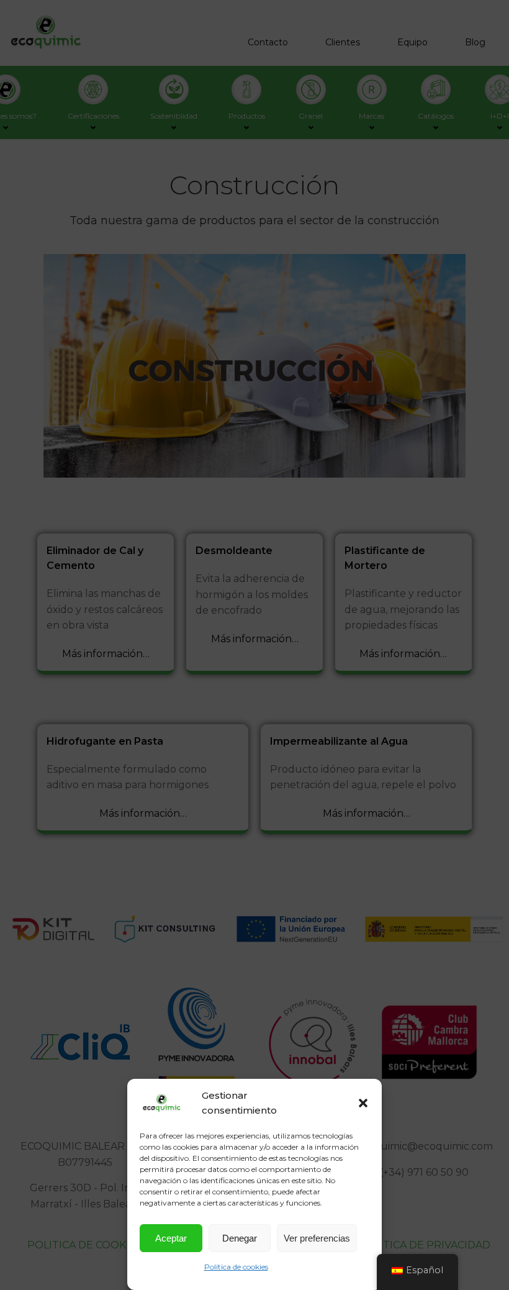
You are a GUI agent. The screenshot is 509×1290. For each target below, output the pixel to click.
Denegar (239, 1238)
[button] (363, 1103)
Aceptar (171, 1238)
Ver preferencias (317, 1238)
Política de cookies (236, 1266)
